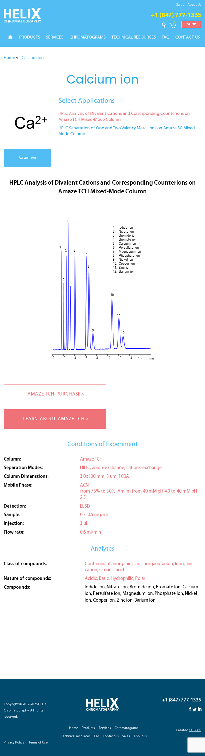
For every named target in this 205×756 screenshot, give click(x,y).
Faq (96, 736)
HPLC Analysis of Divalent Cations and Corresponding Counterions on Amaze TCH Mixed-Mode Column (124, 117)
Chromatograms (126, 728)
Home (9, 58)
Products (88, 728)
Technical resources (75, 736)
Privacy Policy (14, 742)
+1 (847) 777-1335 (176, 15)
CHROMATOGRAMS (88, 37)
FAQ (166, 37)
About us (140, 736)
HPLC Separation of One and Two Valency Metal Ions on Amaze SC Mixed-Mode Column (127, 131)
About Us (194, 5)
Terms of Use (38, 742)
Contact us (111, 736)
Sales (180, 5)
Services (104, 728)
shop (191, 24)
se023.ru (195, 730)
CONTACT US (187, 37)
